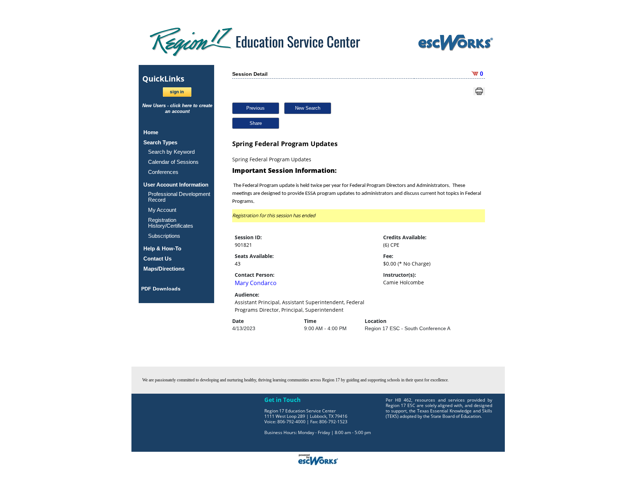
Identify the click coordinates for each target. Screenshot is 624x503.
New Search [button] (307, 108)
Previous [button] (255, 108)
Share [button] (256, 123)
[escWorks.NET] (318, 459)
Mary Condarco (256, 283)
